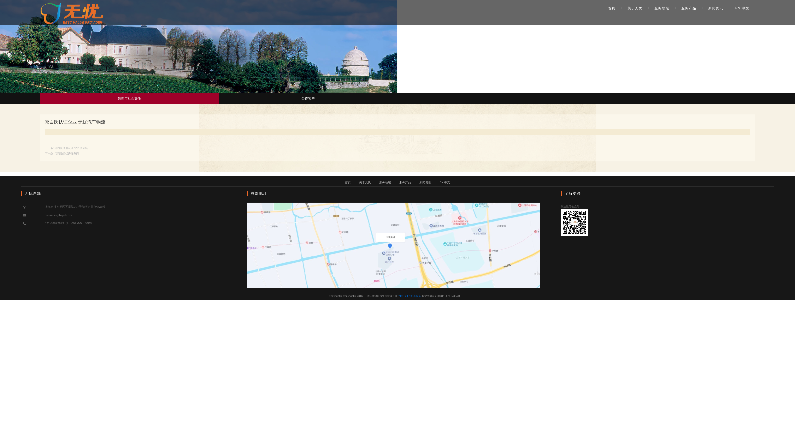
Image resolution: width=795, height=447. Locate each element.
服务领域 (661, 8)
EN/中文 (742, 8)
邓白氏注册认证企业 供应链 (71, 148)
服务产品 (688, 8)
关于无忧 (635, 8)
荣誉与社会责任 (129, 98)
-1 (410, 296)
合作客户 (308, 98)
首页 (612, 8)
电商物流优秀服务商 (67, 153)
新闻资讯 (715, 8)
